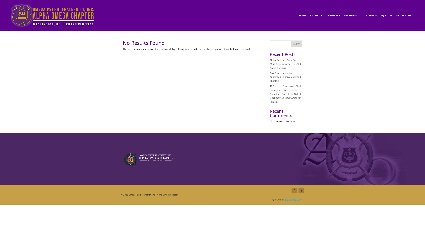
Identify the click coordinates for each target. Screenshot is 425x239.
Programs (350, 15)
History (315, 15)
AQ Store (386, 15)
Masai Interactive (294, 199)
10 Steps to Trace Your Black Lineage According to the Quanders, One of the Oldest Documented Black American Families (285, 93)
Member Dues (404, 15)
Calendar (370, 15)
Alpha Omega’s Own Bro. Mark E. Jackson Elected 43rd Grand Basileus (285, 64)
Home (302, 15)
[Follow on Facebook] (294, 190)
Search (296, 43)
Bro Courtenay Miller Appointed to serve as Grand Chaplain (285, 77)
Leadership (334, 15)
